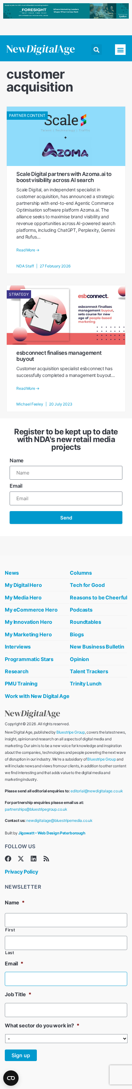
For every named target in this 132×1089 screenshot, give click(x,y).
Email (16, 486)
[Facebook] (8, 858)
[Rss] (46, 858)
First (10, 930)
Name (16, 460)
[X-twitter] (20, 858)
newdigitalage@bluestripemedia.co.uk (59, 820)
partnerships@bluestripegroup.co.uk (36, 809)
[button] (96, 49)
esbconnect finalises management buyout (58, 356)
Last (9, 952)
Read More (27, 250)
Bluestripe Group (70, 732)
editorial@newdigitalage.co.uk (96, 790)
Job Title (18, 994)
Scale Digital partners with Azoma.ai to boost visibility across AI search (63, 177)
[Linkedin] (33, 858)
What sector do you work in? (42, 1025)
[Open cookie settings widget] (11, 1078)
